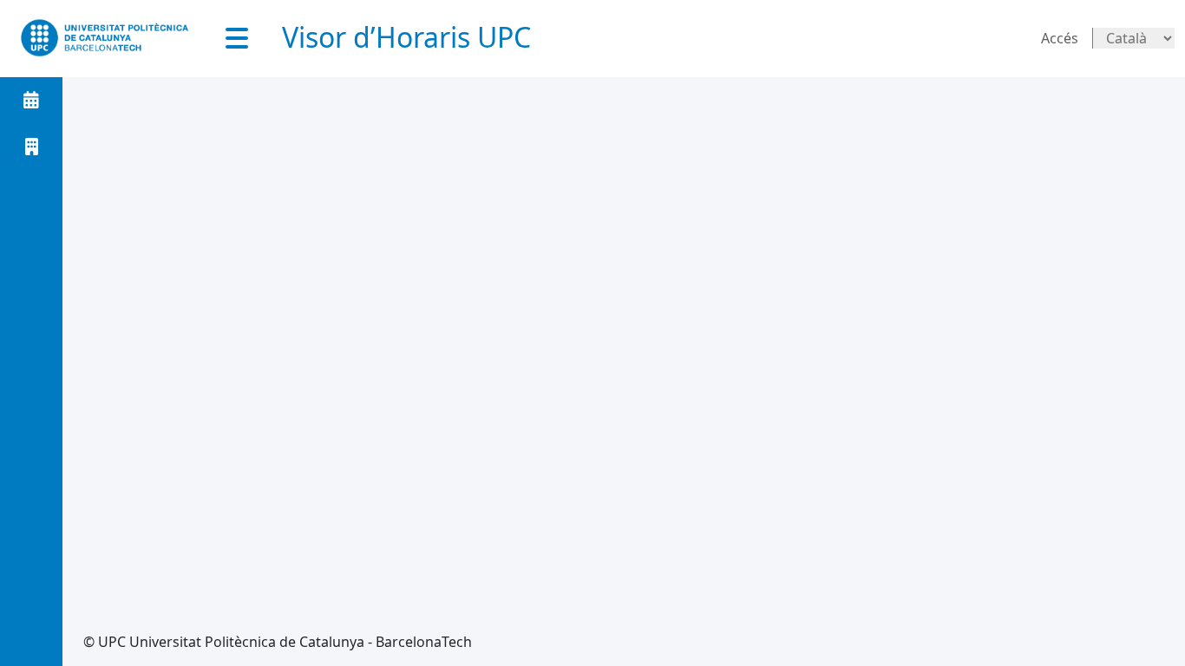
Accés (1059, 38)
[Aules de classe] (31, 146)
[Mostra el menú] (237, 38)
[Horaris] (31, 99)
